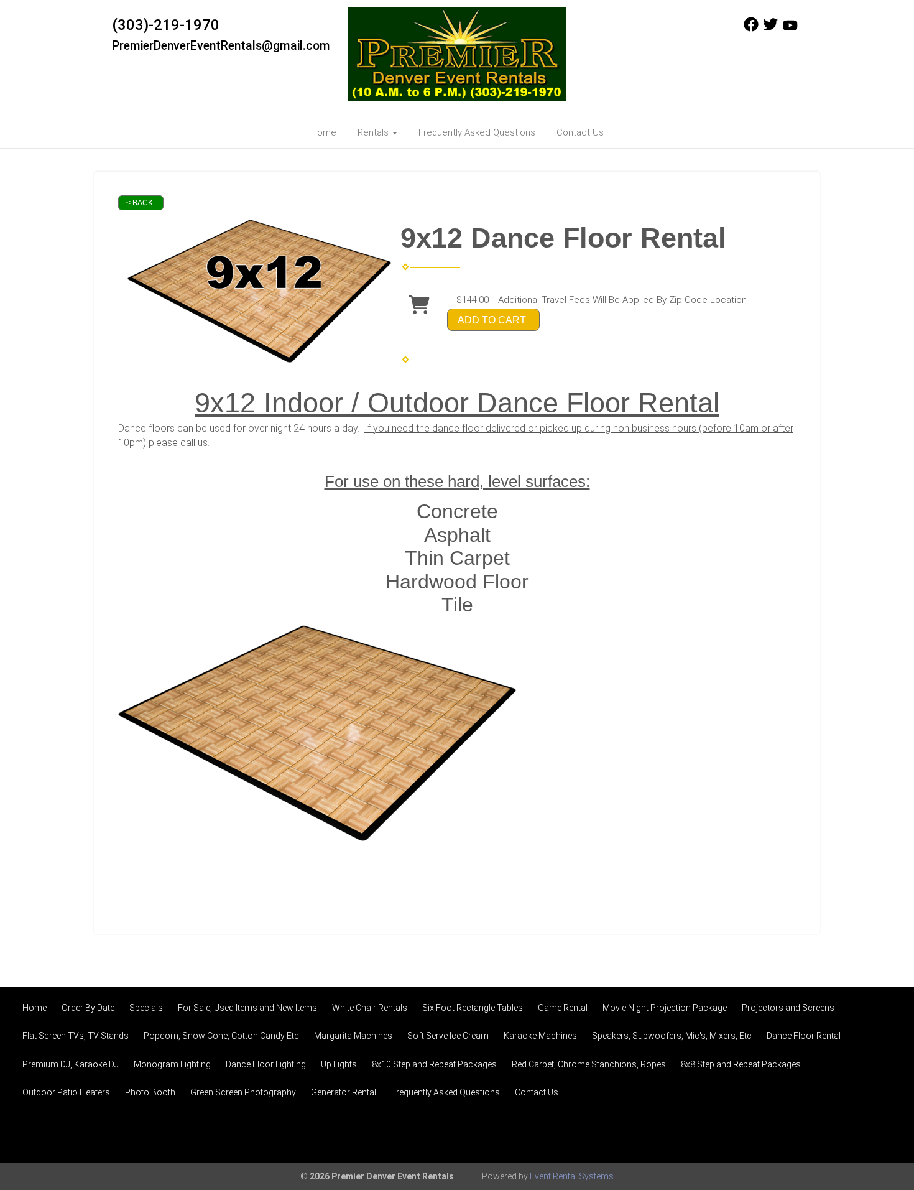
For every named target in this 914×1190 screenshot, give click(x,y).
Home (323, 132)
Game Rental (563, 1008)
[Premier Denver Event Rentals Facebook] (751, 28)
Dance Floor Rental (804, 1036)
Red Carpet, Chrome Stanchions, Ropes (589, 1064)
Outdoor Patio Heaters (66, 1092)
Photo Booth (150, 1092)
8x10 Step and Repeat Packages (434, 1064)
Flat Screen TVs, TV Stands (75, 1036)
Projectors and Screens (788, 1008)
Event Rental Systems (572, 1176)
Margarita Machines (353, 1036)
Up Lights (339, 1064)
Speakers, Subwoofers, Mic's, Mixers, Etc (672, 1036)
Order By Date (88, 1008)
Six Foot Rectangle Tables (472, 1008)
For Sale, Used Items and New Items (247, 1008)
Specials (146, 1008)
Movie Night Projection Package (664, 1008)
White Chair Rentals (369, 1008)
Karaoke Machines (540, 1036)
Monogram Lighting (172, 1064)
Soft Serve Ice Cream (448, 1036)
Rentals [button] (374, 132)
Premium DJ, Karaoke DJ (70, 1064)
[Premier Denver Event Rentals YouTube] (790, 28)
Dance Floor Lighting (266, 1064)
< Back (139, 202)
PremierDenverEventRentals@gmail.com (221, 46)
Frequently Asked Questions (476, 132)
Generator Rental (343, 1092)
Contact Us (580, 132)
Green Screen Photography (243, 1092)
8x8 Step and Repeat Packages (741, 1064)
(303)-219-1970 (165, 25)
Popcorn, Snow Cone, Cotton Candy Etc (221, 1036)
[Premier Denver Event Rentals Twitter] (770, 28)
